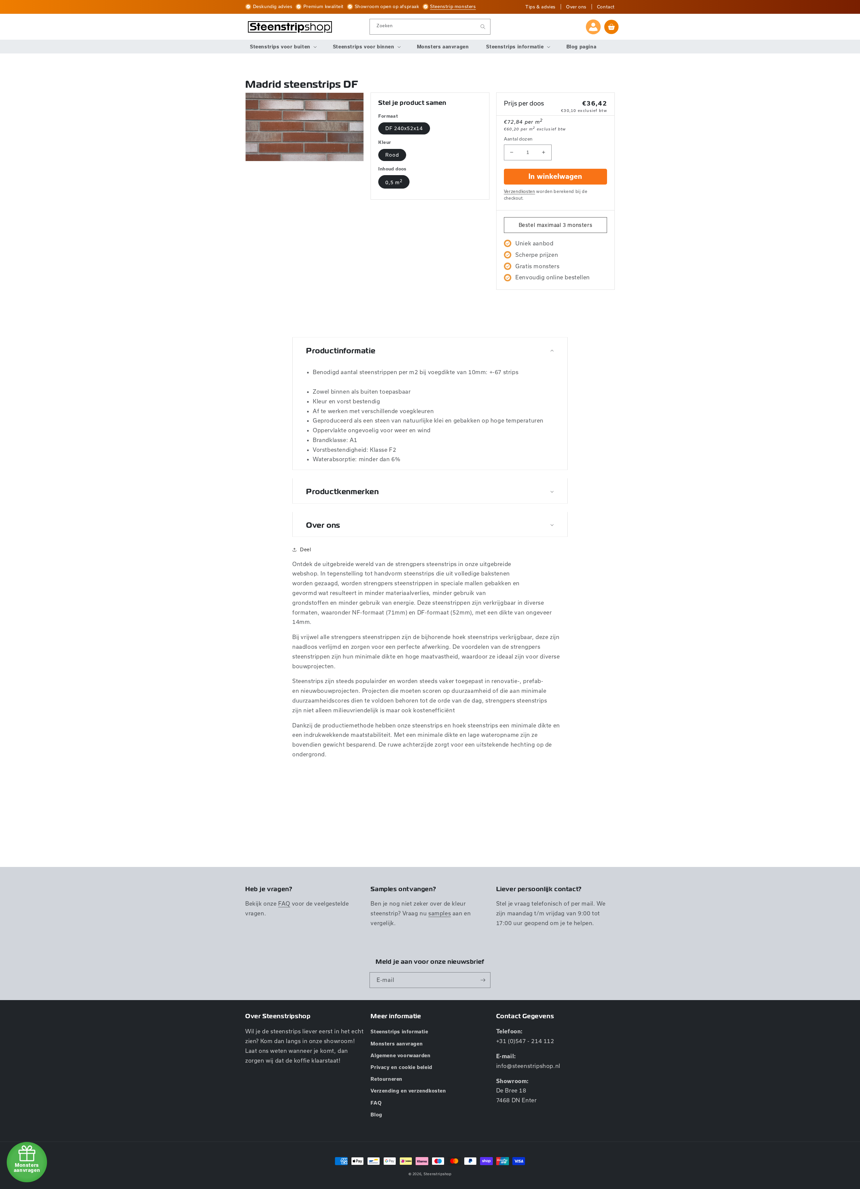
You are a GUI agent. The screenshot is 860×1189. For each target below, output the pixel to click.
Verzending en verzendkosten (408, 1091)
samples (439, 913)
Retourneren (386, 1079)
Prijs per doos (524, 103)
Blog (376, 1114)
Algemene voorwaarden (400, 1055)
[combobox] (430, 26)
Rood (392, 155)
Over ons (576, 6)
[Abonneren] (482, 980)
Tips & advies (540, 6)
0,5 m (393, 181)
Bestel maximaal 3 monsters (556, 225)
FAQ (284, 903)
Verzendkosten (519, 191)
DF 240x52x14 (404, 128)
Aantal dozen (518, 139)
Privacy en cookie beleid (401, 1067)
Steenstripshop (438, 1174)
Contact (606, 6)
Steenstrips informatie (399, 1031)
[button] (282, 47)
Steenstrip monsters (453, 6)
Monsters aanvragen (397, 1043)
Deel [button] (305, 549)
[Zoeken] (482, 26)
